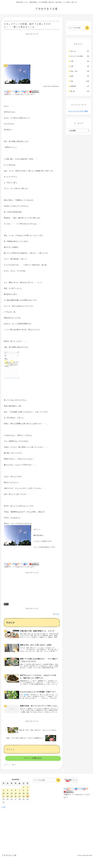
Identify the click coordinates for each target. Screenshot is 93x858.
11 (7, 793)
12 (11, 793)
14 (19, 793)
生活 (7, 604)
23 (27, 796)
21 (19, 796)
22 (23, 796)
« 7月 (3, 807)
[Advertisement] (32, 48)
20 (15, 796)
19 (11, 796)
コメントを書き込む (32, 758)
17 (3, 796)
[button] (87, 28)
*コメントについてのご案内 (78, 111)
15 (23, 793)
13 (15, 793)
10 (3, 793)
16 (27, 793)
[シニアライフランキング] (34, 91)
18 (7, 796)
